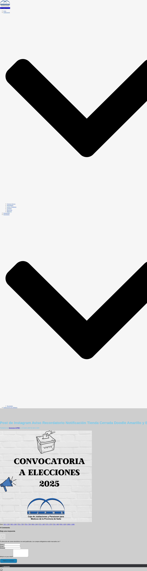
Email (2, 546)
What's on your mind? (6, 556)
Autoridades (10, 205)
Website (2, 548)
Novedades (10, 406)
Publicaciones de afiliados (10, 407)
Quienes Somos (11, 204)
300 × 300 (13, 524)
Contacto (9, 208)
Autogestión (6, 213)
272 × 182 (42, 524)
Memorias (9, 210)
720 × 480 (56, 524)
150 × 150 (6, 524)
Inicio (4, 11)
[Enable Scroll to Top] (1, 570)
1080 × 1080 (71, 524)
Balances (9, 211)
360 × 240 (35, 524)
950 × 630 (63, 524)
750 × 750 (21, 524)
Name (2, 544)
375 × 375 (49, 524)
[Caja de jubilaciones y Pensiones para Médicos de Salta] (5, 6)
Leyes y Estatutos (11, 207)
